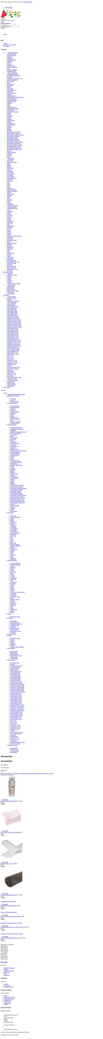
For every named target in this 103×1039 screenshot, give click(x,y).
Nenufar (9, 122)
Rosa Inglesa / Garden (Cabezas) (15, 135)
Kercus (9, 234)
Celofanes (9, 57)
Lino (8, 182)
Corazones (9, 58)
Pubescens (9, 249)
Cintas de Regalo (11, 303)
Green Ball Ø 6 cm (12, 107)
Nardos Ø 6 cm (11, 120)
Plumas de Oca (11, 65)
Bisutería (8, 273)
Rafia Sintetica (10, 371)
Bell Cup (9, 166)
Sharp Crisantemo (11, 152)
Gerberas (9, 103)
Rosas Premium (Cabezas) (13, 143)
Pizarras (9, 64)
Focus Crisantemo (11, 98)
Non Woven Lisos (11, 298)
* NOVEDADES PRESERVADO (16, 394)
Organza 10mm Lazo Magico (14, 327)
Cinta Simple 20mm (12, 312)
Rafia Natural (10, 194)
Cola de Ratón (10, 381)
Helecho (9, 233)
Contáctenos (7, 1001)
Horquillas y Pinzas (12, 275)
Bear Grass (10, 215)
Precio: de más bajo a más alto (30, 773)
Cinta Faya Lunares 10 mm (14, 324)
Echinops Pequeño (12, 178)
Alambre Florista (11, 55)
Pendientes (10, 280)
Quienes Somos (8, 1000)
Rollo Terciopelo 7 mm (13, 347)
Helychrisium (10, 110)
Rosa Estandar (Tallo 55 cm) (14, 148)
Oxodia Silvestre (11, 124)
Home (5, 393)
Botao (8, 83)
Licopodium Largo (12, 240)
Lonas (8, 184)
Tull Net (9, 366)
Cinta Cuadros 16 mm (12, 306)
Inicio (5, 34)
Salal (8, 250)
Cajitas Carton (10, 292)
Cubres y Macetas (11, 59)
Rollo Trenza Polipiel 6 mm (14, 345)
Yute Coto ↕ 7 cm (11, 374)
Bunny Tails (10, 88)
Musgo (9, 241)
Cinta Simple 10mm (12, 311)
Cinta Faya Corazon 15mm (14, 321)
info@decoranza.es (5, 23)
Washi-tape (10, 370)
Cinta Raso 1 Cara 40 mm (13, 344)
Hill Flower (10, 179)
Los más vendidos (8, 987)
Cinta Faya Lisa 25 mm (13, 301)
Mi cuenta (4, 962)
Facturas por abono (9, 970)
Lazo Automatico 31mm (13, 348)
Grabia (9, 106)
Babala (9, 163)
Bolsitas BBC (10, 288)
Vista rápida (4, 799)
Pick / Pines (7, 387)
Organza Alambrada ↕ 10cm (14, 377)
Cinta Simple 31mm (12, 314)
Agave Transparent (12, 162)
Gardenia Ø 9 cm (11, 101)
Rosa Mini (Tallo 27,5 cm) (14, 146)
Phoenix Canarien (11, 243)
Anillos (9, 279)
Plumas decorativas (12, 67)
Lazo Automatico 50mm (13, 350)
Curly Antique (10, 174)
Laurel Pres (10, 238)
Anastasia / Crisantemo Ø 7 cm (15, 78)
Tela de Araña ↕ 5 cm (12, 353)
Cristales (9, 613)
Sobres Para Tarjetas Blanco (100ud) (10, 832)
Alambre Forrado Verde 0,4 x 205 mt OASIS (12, 927)
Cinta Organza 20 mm (12, 332)
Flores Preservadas (10, 72)
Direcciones (7, 972)
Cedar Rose (10, 172)
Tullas (8, 251)
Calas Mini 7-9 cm (11, 90)
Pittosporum (10, 247)
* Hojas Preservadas (12, 208)
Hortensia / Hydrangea (13, 111)
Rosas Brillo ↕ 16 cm (12, 269)
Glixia (8, 104)
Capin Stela (10, 91)
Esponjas (12, 400)
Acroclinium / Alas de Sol (13, 75)
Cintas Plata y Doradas (13, 368)
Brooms (9, 169)
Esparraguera (10, 225)
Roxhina (9, 150)
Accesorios (13, 398)
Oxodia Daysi (10, 123)
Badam (9, 165)
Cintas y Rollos (10, 296)
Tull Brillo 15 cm (11, 364)
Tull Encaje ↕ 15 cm (12, 361)
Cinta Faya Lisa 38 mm (13, 318)
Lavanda (9, 114)
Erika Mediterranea (12, 100)
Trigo (8, 201)
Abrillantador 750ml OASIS (8, 905)
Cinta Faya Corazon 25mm (14, 322)
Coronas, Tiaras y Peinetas (14, 283)
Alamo (9, 210)
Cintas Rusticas (11, 305)
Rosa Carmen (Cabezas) (13, 133)
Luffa (8, 187)
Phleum (9, 129)
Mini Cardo (10, 188)
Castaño (9, 218)
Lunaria (9, 254)
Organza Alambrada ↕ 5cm (14, 340)
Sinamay (9, 299)
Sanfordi (9, 195)
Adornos (9, 282)
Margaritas (9, 270)
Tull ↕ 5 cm (10, 355)
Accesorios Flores (11, 54)
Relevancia (4, 773)
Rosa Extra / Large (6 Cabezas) (15, 142)
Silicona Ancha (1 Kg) (6, 863)
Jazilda (9, 113)
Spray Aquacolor (14, 401)
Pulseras (9, 277)
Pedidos (6, 969)
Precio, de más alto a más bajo (45, 773)
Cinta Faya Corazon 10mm (14, 319)
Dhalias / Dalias (11, 96)
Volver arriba (5, 946)
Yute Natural (10, 376)
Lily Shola (9, 181)
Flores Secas (9, 159)
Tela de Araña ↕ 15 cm (13, 354)
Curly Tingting (11, 176)
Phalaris (9, 192)
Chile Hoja (10, 223)
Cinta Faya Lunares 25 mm (14, 325)
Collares (9, 276)
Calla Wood (10, 171)
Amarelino (9, 77)
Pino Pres (9, 246)
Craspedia (9, 94)
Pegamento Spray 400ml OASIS (9, 801)
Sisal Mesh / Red (11, 71)
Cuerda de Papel (11, 384)
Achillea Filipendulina (12, 74)
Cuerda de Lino (11, 383)
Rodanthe (9, 130)
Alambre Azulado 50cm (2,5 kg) (9, 895)
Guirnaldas (10, 61)
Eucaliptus (9, 227)
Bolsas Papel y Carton (12, 290)
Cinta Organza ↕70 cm (13, 338)
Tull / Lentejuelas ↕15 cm (13, 367)
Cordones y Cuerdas (11, 380)
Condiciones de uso (9, 998)
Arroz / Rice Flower (12, 80)
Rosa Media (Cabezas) (13, 139)
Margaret (9, 119)
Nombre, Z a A (19, 773)
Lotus (8, 185)
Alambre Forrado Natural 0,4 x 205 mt (10, 938)
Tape (8, 68)
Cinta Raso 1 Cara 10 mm (13, 341)
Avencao (9, 214)
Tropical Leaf (10, 253)
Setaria (9, 197)
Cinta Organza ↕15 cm (13, 335)
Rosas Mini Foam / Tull (13, 262)
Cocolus (9, 220)
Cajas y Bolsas (9, 285)
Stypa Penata (10, 158)
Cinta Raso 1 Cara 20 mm (13, 342)
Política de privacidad (9, 997)
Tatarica (9, 202)
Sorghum (9, 155)
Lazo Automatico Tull (12, 351)
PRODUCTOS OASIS (13, 396)
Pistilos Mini (10, 259)
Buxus (8, 217)
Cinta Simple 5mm (12, 309)
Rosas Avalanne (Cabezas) (14, 132)
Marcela (9, 117)
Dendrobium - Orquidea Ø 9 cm (15, 97)
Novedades (7, 985)
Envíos (5, 995)
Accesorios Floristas (11, 52)
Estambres (9, 264)
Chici (8, 224)
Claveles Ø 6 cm (11, 93)
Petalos (9, 62)
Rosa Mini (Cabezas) (12, 137)
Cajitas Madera (11, 293)
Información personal (9, 968)
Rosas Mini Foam (11, 260)
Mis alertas (6, 975)
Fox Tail (9, 228)
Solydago (9, 153)
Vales (5, 973)
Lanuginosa (10, 237)
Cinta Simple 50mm (12, 315)
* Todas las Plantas (12, 207)
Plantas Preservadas (11, 205)
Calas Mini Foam (11, 263)
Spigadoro (9, 200)
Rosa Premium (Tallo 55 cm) (14, 149)
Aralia (8, 212)
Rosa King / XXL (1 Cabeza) (14, 145)
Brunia (9, 87)
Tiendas (6, 1004)
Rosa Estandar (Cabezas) (13, 140)
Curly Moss (10, 175)
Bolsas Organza (11, 289)
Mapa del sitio (7, 1003)
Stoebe (9, 156)
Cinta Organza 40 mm (12, 334)
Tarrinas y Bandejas (12, 70)
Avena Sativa (10, 81)
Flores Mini (9, 257)
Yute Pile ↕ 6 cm (11, 373)
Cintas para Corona (12, 379)
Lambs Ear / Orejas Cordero (14, 236)
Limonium (9, 116)
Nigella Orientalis (11, 189)
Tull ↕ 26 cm (10, 358)
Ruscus (9, 256)
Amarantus (10, 211)
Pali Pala (9, 126)
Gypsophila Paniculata (13, 109)
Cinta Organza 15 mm (12, 331)
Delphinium (10, 204)
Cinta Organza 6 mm (12, 328)
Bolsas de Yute (11, 286)
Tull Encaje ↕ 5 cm (12, 360)
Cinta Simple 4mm (12, 308)
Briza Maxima (10, 84)
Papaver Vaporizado (12, 191)
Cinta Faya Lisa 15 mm (13, 316)
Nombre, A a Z (11, 773)
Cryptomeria (10, 221)
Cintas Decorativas (12, 302)
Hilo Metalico (10, 386)
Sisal (8, 198)
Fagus (8, 230)
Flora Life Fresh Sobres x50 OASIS (10, 916)
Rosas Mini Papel (11, 266)
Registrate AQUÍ (28, 2)
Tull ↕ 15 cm (10, 357)
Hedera (9, 231)
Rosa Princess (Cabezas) (13, 136)
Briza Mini (10, 85)
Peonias (9, 127)
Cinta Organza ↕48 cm (13, 337)
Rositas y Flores (11, 267)
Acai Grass (10, 161)
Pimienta (9, 244)
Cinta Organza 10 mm (12, 329)
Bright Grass (10, 168)
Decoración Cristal (15, 616)
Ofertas (6, 984)
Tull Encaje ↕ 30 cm (12, 363)
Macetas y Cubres (8, 272)
